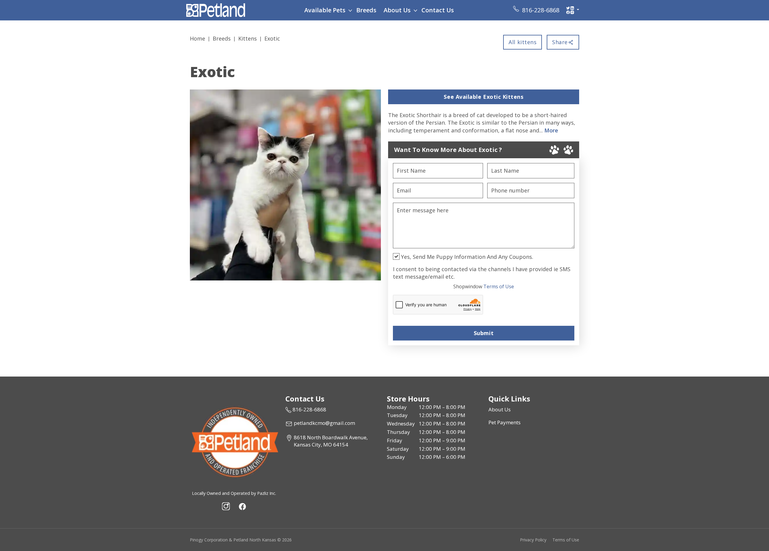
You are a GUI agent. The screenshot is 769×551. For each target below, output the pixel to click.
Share (560, 42)
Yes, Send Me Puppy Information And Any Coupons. (466, 256)
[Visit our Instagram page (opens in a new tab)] (226, 506)
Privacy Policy (533, 540)
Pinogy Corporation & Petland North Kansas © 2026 (241, 540)
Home (197, 38)
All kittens (522, 42)
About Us (397, 10)
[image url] (215, 9)
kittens (247, 38)
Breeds (366, 10)
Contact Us (437, 10)
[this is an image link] (234, 441)
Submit (484, 333)
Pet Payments (504, 422)
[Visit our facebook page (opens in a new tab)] (242, 506)
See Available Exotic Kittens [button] (483, 96)
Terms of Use (483, 286)
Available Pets (324, 10)
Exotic (272, 38)
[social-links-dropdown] (572, 10)
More (551, 130)
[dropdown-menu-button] (350, 10)
